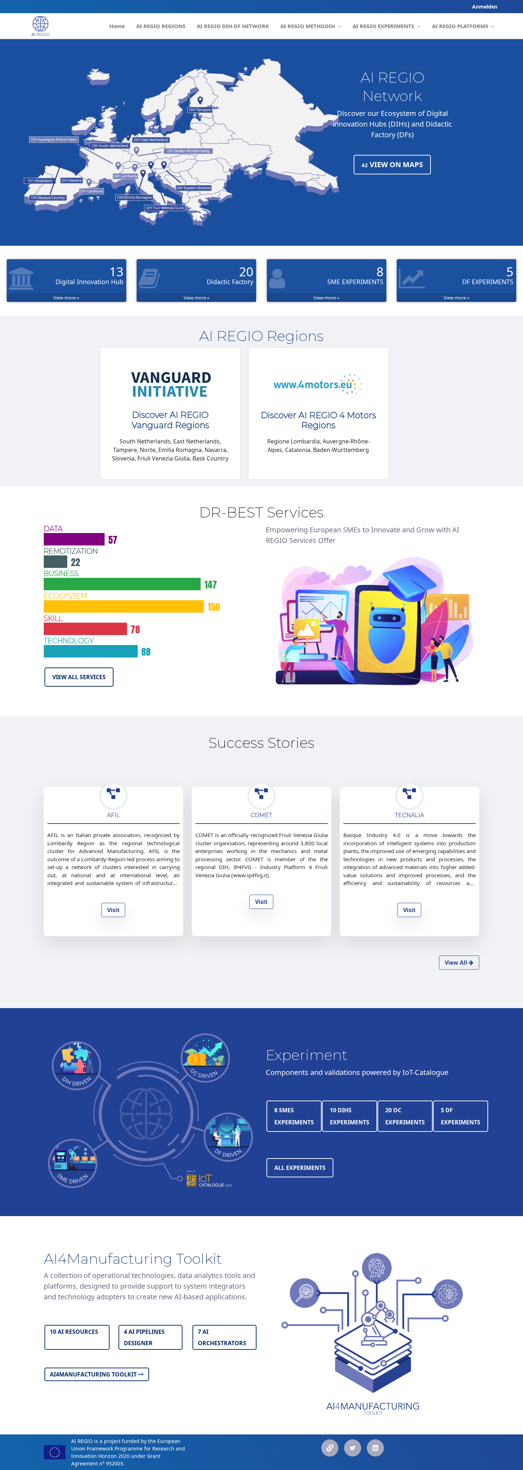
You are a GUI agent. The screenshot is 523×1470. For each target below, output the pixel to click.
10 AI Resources (74, 1332)
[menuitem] (117, 26)
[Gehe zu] (40, 26)
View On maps (392, 164)
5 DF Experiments (460, 1116)
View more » (66, 297)
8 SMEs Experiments (294, 1116)
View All (457, 962)
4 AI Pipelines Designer (144, 1337)
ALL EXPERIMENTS (300, 1168)
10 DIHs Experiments (349, 1116)
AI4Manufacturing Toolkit (94, 1374)
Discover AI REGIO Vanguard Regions (170, 420)
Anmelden (484, 6)
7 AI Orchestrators (222, 1337)
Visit (113, 910)
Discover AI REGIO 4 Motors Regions (318, 420)
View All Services (79, 677)
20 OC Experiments (405, 1116)
